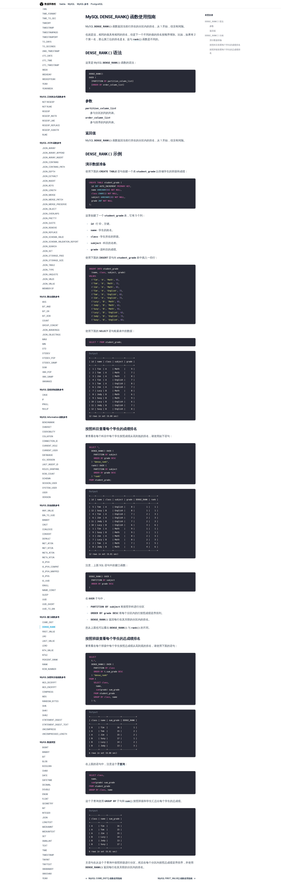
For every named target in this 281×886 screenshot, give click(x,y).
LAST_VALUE (48, 641)
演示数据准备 (216, 40)
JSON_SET (47, 251)
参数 (212, 26)
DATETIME (47, 780)
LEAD (44, 646)
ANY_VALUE (48, 511)
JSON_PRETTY (49, 218)
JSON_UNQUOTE (50, 274)
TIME (44, 9)
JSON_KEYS (48, 185)
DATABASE (47, 455)
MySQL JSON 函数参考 (50, 143)
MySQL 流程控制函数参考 (52, 389)
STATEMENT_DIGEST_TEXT (55, 724)
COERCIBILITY (48, 432)
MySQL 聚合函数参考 (49, 297)
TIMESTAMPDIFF (50, 37)
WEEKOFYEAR (48, 79)
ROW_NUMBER (49, 669)
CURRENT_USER (50, 450)
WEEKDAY (47, 74)
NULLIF (45, 409)
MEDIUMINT (47, 827)
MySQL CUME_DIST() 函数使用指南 (103, 878)
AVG (44, 302)
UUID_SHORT (48, 604)
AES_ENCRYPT (49, 687)
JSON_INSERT (48, 181)
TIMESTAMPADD (50, 32)
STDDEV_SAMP (49, 363)
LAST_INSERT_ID (50, 464)
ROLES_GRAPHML (50, 469)
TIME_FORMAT (49, 14)
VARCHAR (47, 874)
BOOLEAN (47, 766)
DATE (44, 775)
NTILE (45, 655)
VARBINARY (47, 869)
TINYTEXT (47, 864)
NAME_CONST (49, 590)
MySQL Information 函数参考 (53, 417)
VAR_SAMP (47, 377)
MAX (44, 339)
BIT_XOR (46, 316)
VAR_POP (47, 372)
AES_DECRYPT (49, 682)
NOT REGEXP (48, 102)
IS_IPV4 (45, 562)
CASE (45, 395)
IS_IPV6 (45, 576)
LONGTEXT (47, 822)
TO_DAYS (47, 42)
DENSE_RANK (48, 627)
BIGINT (45, 747)
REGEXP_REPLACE (51, 125)
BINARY (45, 520)
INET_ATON (47, 543)
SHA (44, 706)
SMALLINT (47, 841)
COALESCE (47, 529)
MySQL (71, 4)
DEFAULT (46, 539)
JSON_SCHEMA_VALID (53, 237)
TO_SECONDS (48, 46)
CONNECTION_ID (50, 441)
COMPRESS (47, 692)
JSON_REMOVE (49, 228)
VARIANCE (47, 381)
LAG (44, 636)
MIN (44, 344)
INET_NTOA (47, 548)
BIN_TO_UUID (48, 515)
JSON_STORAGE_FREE (53, 256)
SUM (44, 367)
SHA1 (45, 710)
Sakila (62, 4)
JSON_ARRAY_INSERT (52, 157)
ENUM (45, 794)
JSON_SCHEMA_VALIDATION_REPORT (59, 242)
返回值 (213, 31)
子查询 (121, 764)
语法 (214, 21)
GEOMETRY (47, 803)
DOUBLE (46, 789)
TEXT (44, 845)
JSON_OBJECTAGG (51, 335)
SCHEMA (46, 478)
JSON (45, 817)
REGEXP (46, 111)
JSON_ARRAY (48, 148)
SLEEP (45, 595)
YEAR (45, 84)
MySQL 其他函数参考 (49, 505)
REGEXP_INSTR (49, 116)
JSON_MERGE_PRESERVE (54, 204)
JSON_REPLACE (50, 232)
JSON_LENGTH (49, 190)
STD (44, 349)
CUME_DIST (47, 622)
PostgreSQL (97, 4)
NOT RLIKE (47, 107)
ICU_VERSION (48, 460)
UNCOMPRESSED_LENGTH (54, 734)
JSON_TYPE (48, 270)
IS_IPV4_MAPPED (50, 571)
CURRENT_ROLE (50, 446)
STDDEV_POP (48, 358)
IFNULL (45, 404)
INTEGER (46, 813)
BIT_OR (45, 311)
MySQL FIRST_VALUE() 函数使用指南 (177, 878)
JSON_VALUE (48, 284)
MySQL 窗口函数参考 (49, 617)
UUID (44, 599)
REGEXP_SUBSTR (50, 130)
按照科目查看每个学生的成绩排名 (225, 45)
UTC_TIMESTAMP (50, 65)
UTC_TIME (47, 60)
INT (43, 808)
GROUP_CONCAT (50, 325)
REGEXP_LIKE (48, 121)
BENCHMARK (48, 422)
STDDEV (46, 353)
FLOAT (45, 799)
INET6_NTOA (48, 557)
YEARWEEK (47, 88)
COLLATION (47, 436)
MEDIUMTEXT (48, 831)
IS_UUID (46, 581)
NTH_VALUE (48, 650)
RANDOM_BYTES (50, 701)
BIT (43, 757)
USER (44, 492)
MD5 (44, 696)
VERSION (46, 497)
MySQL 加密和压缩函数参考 (53, 677)
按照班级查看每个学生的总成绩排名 (225, 51)
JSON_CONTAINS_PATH (53, 167)
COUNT (45, 320)
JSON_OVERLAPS (50, 214)
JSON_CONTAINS (50, 162)
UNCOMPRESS (49, 729)
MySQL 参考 (82, 4)
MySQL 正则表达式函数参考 (53, 97)
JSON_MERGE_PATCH (52, 199)
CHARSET (47, 427)
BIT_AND (46, 306)
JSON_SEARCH (49, 246)
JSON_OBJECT (49, 209)
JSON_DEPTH (48, 171)
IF (43, 399)
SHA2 (45, 715)
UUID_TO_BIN (48, 609)
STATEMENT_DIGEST (52, 720)
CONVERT (46, 534)
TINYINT (46, 860)
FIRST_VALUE (48, 632)
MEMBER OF (48, 288)
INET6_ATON (48, 553)
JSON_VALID (48, 279)
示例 (214, 35)
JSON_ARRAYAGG (50, 330)
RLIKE (44, 135)
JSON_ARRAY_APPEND (53, 153)
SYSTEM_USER (49, 488)
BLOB (44, 761)
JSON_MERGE (48, 195)
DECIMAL (46, 785)
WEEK (45, 70)
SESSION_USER (49, 483)
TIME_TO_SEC (49, 18)
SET (44, 836)
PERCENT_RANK (50, 660)
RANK (45, 664)
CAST (45, 525)
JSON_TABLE (48, 265)
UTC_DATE (47, 56)
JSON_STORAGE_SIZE (53, 260)
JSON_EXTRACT (50, 176)
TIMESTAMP (48, 28)
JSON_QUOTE (48, 223)
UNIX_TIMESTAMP (51, 51)
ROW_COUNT (48, 474)
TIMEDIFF (46, 23)
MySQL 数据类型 (47, 742)
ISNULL (45, 585)
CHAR (45, 771)
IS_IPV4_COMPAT (50, 567)
